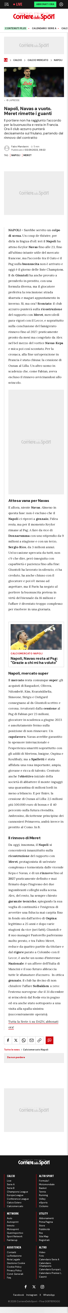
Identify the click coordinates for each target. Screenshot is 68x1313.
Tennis (42, 1191)
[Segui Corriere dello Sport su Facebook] (26, 1287)
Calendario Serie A (44, 28)
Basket (43, 1188)
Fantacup (12, 1240)
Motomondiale (47, 1184)
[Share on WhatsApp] (24, 1040)
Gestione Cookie (16, 1263)
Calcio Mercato (38, 60)
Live (19, 4)
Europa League (15, 1195)
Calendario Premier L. (50, 1273)
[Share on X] (16, 1040)
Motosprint (13, 1229)
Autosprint (12, 1221)
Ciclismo (43, 1206)
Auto (9, 1218)
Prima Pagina (46, 1221)
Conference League (18, 1198)
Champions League (17, 1191)
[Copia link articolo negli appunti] (39, 1040)
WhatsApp (49, 1294)
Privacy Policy (14, 1270)
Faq (9, 1277)
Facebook (18, 1294)
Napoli (58, 60)
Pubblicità (44, 1229)
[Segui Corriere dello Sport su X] (34, 1287)
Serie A (11, 1184)
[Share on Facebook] (8, 1040)
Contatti (11, 1252)
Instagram (31, 1294)
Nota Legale (13, 1259)
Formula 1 (44, 1180)
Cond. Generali (15, 1273)
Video (42, 1252)
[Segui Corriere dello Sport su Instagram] (42, 1287)
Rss (41, 1232)
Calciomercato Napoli (27, 653)
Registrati (44, 1240)
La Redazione (14, 1255)
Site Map (43, 1236)
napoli (15, 155)
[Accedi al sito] (61, 4)
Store (42, 1225)
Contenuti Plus (15, 28)
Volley (42, 1198)
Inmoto (10, 1225)
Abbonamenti (46, 1218)
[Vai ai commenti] (49, 1040)
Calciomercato (15, 1206)
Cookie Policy (14, 1266)
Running (43, 1195)
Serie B (10, 1188)
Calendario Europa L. (50, 1269)
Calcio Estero (14, 1202)
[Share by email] (31, 1040)
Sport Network (14, 1236)
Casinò (43, 1276)
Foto (41, 1255)
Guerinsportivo (15, 1232)
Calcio (17, 60)
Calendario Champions (45, 1264)
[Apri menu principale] (6, 4)
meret (27, 155)
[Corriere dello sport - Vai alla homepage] (34, 17)
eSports (43, 1202)
